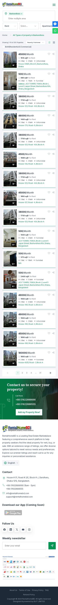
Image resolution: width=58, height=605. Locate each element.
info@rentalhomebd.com (17, 493)
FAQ (47, 590)
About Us (13, 590)
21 (40, 373)
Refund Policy (29, 595)
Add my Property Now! (29, 412)
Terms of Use (24, 590)
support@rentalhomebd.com (19, 496)
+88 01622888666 (25, 399)
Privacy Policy (38, 590)
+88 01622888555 (25, 404)
